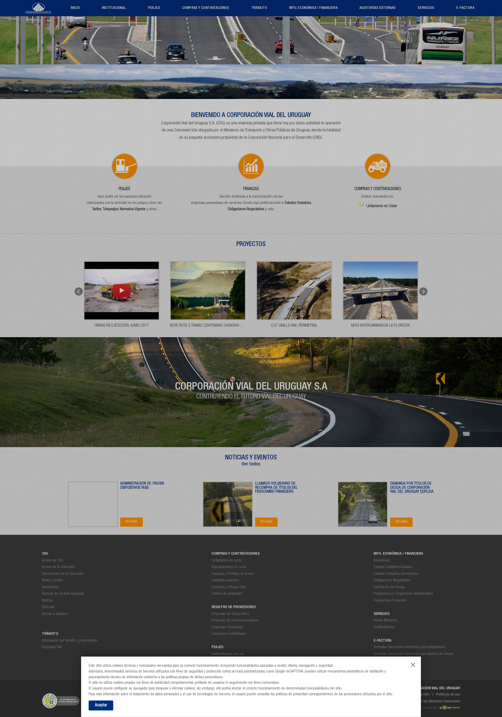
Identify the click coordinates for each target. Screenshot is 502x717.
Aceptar (101, 705)
